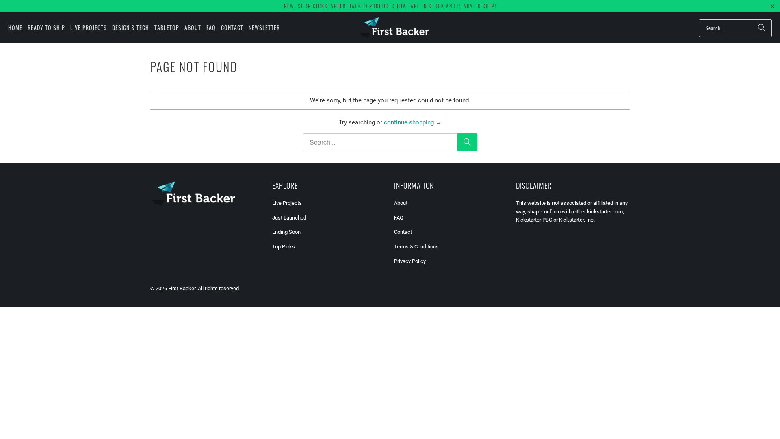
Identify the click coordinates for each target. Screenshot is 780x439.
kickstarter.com (605, 212)
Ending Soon (286, 232)
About (400, 203)
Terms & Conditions (416, 246)
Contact (403, 232)
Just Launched (289, 218)
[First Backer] (393, 27)
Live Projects (287, 203)
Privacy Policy (410, 261)
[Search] (762, 28)
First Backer (181, 288)
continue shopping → (413, 122)
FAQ (398, 218)
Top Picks (283, 246)
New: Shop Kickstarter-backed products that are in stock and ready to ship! (390, 5)
